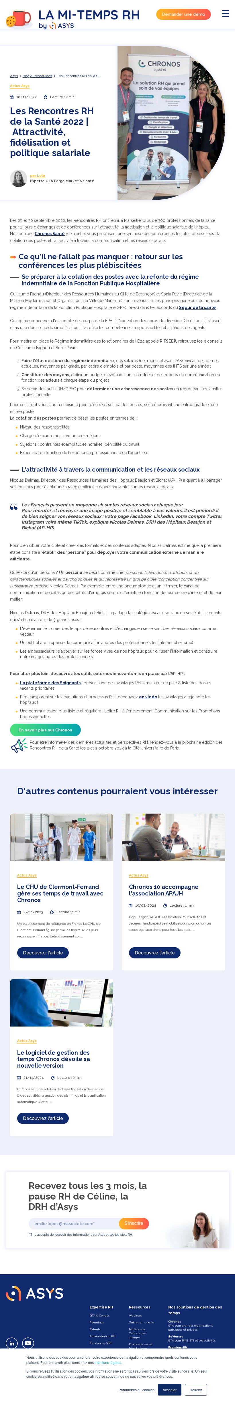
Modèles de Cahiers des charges (137, 1333)
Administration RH (102, 1336)
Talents (95, 1329)
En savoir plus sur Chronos (45, 730)
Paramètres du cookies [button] (136, 1389)
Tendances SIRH (101, 1343)
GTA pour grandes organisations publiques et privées (190, 1325)
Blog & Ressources (37, 76)
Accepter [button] (170, 1389)
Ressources (139, 1307)
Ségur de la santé (197, 307)
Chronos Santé (50, 233)
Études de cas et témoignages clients (140, 1348)
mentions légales (108, 1362)
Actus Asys (20, 86)
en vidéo (148, 697)
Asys (14, 76)
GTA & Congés (99, 1315)
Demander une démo (183, 14)
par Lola (37, 176)
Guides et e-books (141, 1322)
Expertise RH (101, 1307)
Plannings (97, 1322)
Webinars (135, 1315)
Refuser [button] (196, 1389)
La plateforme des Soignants (50, 683)
